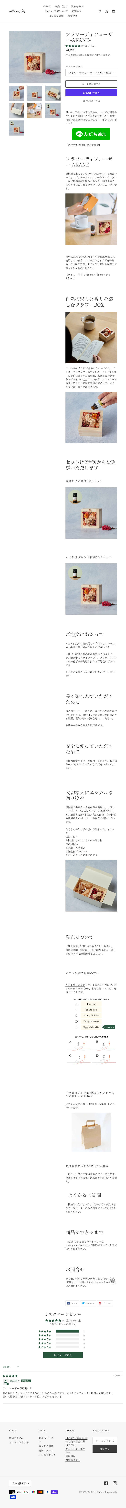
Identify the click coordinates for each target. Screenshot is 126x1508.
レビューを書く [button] (63, 1355)
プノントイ (92, 1491)
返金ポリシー (72, 1460)
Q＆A (110, 1208)
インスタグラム (47, 1455)
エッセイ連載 (46, 1446)
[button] (73, 45)
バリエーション (74, 66)
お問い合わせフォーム (91, 1282)
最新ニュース (46, 1450)
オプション (71, 1104)
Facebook (84, 1245)
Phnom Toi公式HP (76, 1437)
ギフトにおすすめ (19, 1442)
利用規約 (70, 1456)
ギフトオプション (75, 984)
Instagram (71, 1245)
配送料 (74, 55)
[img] (10, 1376)
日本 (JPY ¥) (19, 1483)
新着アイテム (16, 1437)
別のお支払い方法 (91, 100)
